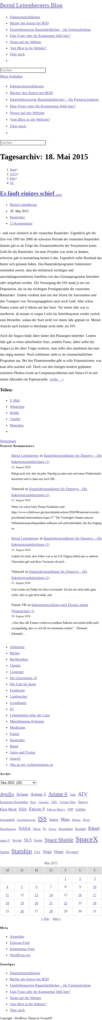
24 (94, 903)
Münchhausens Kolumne (27, 721)
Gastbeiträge (18, 696)
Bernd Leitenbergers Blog (31, 5)
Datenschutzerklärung (27, 86)
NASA (25, 828)
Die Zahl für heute (23, 684)
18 (7, 903)
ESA (23, 809)
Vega (47, 851)
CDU (54, 802)
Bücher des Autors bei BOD (31, 93)
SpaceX (15, 758)
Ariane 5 (38, 794)
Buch (33, 802)
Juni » (57, 919)
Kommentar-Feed (22, 949)
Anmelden (17, 936)
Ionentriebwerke (26, 819)
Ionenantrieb (7, 820)
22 (65, 903)
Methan (76, 819)
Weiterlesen (8, 441)
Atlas (73, 794)
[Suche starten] (48, 143)
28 (51, 911)
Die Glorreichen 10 (23, 678)
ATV (82, 794)
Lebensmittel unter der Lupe (30, 715)
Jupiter (53, 820)
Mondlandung (8, 829)
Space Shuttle (59, 840)
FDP (70, 809)
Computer (17, 672)
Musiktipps (17, 727)
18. (12, 183)
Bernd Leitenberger (23, 205)
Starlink (4, 852)
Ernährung (17, 690)
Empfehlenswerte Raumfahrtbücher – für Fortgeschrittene (54, 99)
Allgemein (17, 647)
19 (22, 903)
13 (36, 895)
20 (36, 903)
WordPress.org (20, 955)
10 (94, 887)
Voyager (72, 852)
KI (12, 709)
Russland (80, 829)
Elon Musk (8, 809)
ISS (42, 818)
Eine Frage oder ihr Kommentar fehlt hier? (43, 106)
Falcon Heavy (56, 809)
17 (94, 895)
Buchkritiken (19, 659)
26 (22, 911)
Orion (37, 829)
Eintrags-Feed (19, 943)
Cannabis (43, 802)
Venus (58, 851)
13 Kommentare (21, 223)
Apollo (7, 794)
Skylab (17, 840)
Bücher (15, 653)
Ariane (22, 794)
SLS (28, 840)
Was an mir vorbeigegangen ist (31, 765)
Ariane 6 (57, 794)
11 (7, 895)
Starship (21, 851)
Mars (65, 819)
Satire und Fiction (22, 752)
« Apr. (45, 919)
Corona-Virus (68, 802)
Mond (86, 819)
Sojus (38, 840)
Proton (52, 829)
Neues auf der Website (27, 113)
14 (51, 895)
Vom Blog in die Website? (30, 119)
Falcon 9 (37, 808)
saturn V (5, 840)
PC (45, 829)
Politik (14, 734)
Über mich (18, 126)
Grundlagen (18, 703)
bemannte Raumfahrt (14, 802)
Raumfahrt (17, 217)
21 (51, 903)
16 (80, 895)
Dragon (83, 802)
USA (37, 852)
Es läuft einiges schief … (31, 193)
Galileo (81, 809)
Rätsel (14, 746)
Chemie (15, 665)
